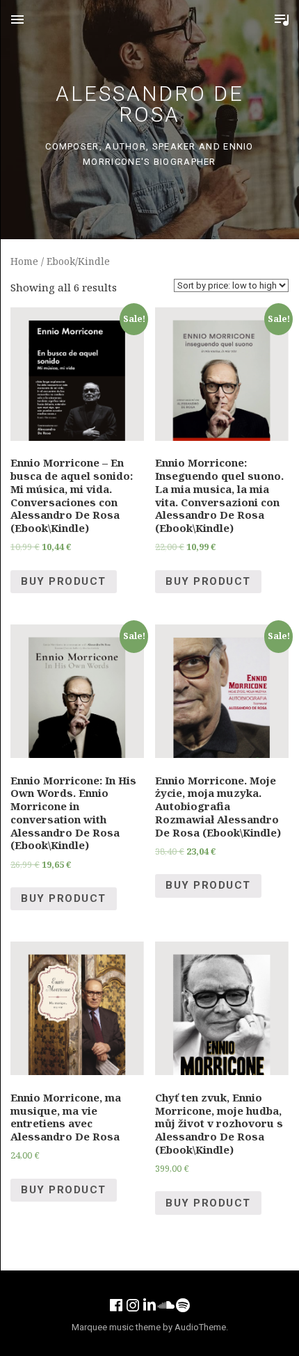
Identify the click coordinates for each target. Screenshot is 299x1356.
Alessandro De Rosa (150, 104)
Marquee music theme (116, 1327)
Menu (17, 19)
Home (24, 261)
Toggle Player (281, 19)
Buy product (63, 581)
